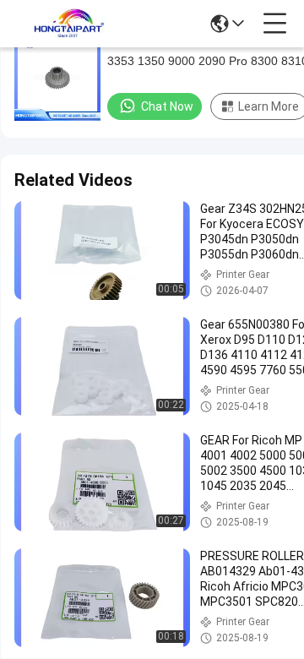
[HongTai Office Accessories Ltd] (69, 23)
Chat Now (167, 106)
